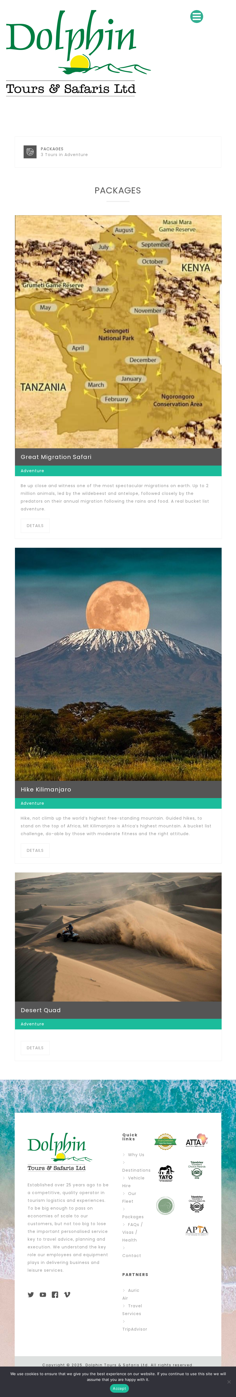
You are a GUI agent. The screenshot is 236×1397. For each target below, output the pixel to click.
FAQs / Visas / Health (132, 1232)
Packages (133, 1217)
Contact (131, 1255)
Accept (119, 1388)
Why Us (136, 1155)
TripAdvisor (134, 1329)
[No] (229, 1382)
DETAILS (35, 526)
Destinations (136, 1170)
